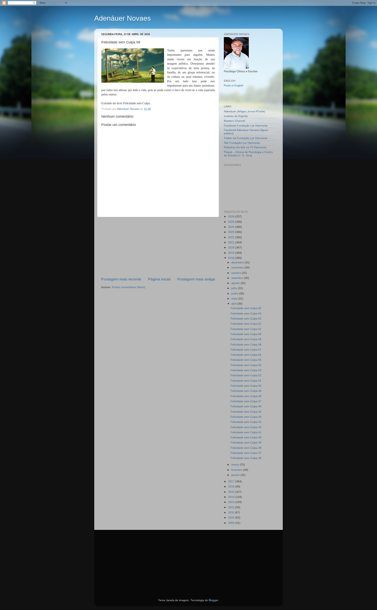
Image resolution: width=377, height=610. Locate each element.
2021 (231, 242)
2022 (231, 237)
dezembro (238, 262)
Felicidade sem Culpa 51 (246, 380)
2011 (231, 512)
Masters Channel (234, 120)
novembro (238, 267)
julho (234, 288)
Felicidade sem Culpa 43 (246, 421)
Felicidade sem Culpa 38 (246, 447)
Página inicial (159, 279)
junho (235, 293)
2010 (231, 517)
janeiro (236, 475)
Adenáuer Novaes (122, 18)
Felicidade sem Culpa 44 (246, 416)
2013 (231, 502)
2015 (231, 491)
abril (234, 303)
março (235, 464)
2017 (231, 481)
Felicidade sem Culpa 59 (246, 339)
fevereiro (237, 469)
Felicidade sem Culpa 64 (246, 313)
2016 (231, 486)
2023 (231, 232)
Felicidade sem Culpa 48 (246, 396)
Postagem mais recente (121, 279)
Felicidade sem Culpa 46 (246, 406)
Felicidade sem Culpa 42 (246, 427)
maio (234, 298)
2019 (231, 252)
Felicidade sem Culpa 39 (246, 442)
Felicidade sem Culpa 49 (246, 390)
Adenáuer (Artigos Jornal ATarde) (244, 111)
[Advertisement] (158, 246)
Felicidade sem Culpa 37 (246, 453)
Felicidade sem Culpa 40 (246, 437)
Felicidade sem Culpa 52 (246, 375)
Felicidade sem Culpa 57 (246, 349)
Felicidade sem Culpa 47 (246, 401)
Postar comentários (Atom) (128, 287)
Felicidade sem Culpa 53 (246, 370)
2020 (231, 247)
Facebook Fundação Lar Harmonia (245, 125)
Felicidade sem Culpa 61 (246, 329)
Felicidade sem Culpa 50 (246, 385)
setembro (237, 278)
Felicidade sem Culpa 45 (246, 411)
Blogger (213, 600)
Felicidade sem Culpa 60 (246, 334)
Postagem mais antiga (196, 279)
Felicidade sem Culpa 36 (246, 458)
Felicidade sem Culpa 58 (246, 344)
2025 (231, 221)
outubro (236, 272)
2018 (231, 257)
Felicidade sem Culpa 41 (246, 432)
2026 (231, 216)
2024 (231, 226)
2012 (231, 507)
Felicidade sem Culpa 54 (246, 365)
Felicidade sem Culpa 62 (246, 323)
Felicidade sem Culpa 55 (246, 359)
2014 (231, 497)
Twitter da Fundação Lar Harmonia (245, 138)
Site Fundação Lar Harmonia (242, 142)
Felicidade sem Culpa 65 (246, 308)
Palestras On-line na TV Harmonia (245, 147)
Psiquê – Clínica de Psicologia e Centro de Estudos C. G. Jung (248, 154)
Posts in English (233, 85)
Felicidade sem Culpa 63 (246, 318)
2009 (231, 522)
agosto (236, 283)
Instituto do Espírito (236, 116)
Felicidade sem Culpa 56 (246, 354)
